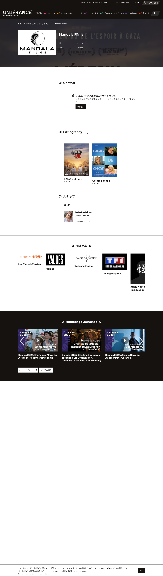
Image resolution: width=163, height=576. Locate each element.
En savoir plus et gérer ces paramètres (33, 574)
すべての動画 (46, 370)
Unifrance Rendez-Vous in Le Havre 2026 (96, 3)
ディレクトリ (93, 13)
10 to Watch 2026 (123, 3)
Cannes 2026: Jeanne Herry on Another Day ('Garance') (122, 356)
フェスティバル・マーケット (71, 13)
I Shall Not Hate (73, 179)
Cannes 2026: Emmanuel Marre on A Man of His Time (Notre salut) (37, 356)
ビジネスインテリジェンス (114, 13)
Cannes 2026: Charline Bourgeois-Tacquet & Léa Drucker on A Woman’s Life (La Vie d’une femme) (81, 358)
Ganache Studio (83, 266)
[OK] (141, 571)
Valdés (50, 269)
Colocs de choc (101, 180)
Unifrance (133, 13)
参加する (146, 13)
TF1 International (111, 273)
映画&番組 (39, 13)
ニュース (51, 13)
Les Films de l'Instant (30, 264)
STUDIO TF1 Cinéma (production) (142, 288)
